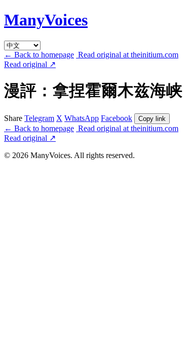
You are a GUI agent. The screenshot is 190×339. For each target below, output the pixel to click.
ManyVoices (46, 20)
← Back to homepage (39, 54)
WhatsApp (81, 118)
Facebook (116, 118)
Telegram (39, 118)
